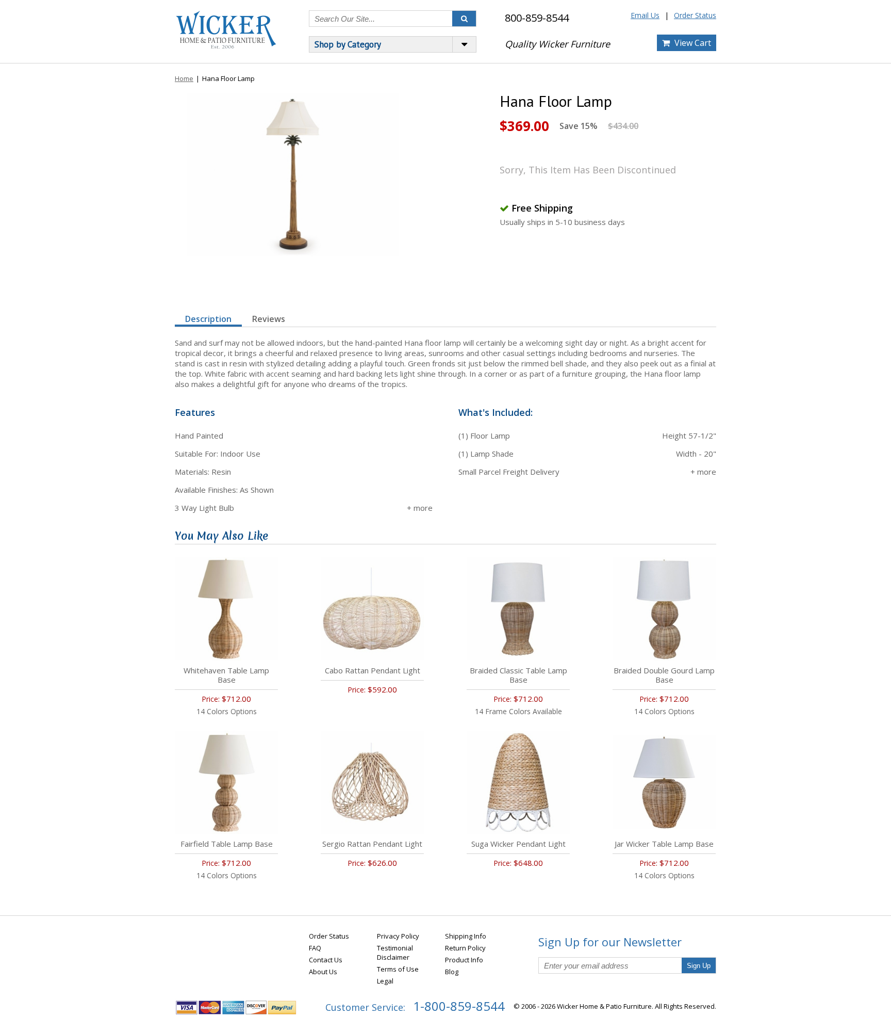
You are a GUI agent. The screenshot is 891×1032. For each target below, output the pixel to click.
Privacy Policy (398, 936)
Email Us (645, 15)
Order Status (695, 15)
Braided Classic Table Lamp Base (518, 675)
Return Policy (465, 948)
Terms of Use (398, 969)
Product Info (464, 959)
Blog (451, 971)
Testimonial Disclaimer (395, 952)
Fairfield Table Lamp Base (226, 843)
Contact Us (325, 959)
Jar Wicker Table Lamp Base (664, 843)
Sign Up (699, 966)
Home (184, 78)
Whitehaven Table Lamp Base (226, 675)
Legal (385, 981)
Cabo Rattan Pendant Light (372, 670)
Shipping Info (465, 936)
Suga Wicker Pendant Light (518, 843)
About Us (323, 971)
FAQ (315, 948)
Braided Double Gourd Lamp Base (664, 675)
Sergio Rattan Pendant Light (372, 843)
